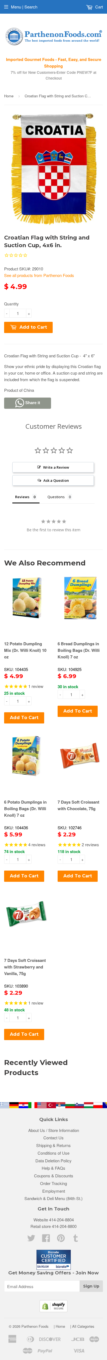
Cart (98, 7)
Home (8, 95)
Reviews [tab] (22, 496)
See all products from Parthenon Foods (39, 275)
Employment (53, 1191)
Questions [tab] (56, 496)
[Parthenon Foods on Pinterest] (61, 1239)
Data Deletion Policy (53, 1160)
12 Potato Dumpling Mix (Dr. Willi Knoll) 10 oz (25, 650)
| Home (59, 1326)
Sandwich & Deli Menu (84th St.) (53, 1198)
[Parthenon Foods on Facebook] (46, 1239)
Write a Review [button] (56, 467)
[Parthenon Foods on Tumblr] (76, 1239)
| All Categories (82, 1326)
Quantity (11, 304)
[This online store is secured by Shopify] (53, 1310)
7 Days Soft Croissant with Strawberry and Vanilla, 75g (25, 966)
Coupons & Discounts (53, 1175)
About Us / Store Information (53, 1130)
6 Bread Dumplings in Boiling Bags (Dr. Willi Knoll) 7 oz (79, 650)
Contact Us (53, 1137)
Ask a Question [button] (56, 480)
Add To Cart (24, 717)
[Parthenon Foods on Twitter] (31, 1239)
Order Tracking (53, 1183)
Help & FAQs (53, 1168)
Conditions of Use (53, 1153)
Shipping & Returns (53, 1145)
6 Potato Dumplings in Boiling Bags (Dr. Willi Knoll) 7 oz (25, 808)
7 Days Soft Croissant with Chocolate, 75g (78, 805)
